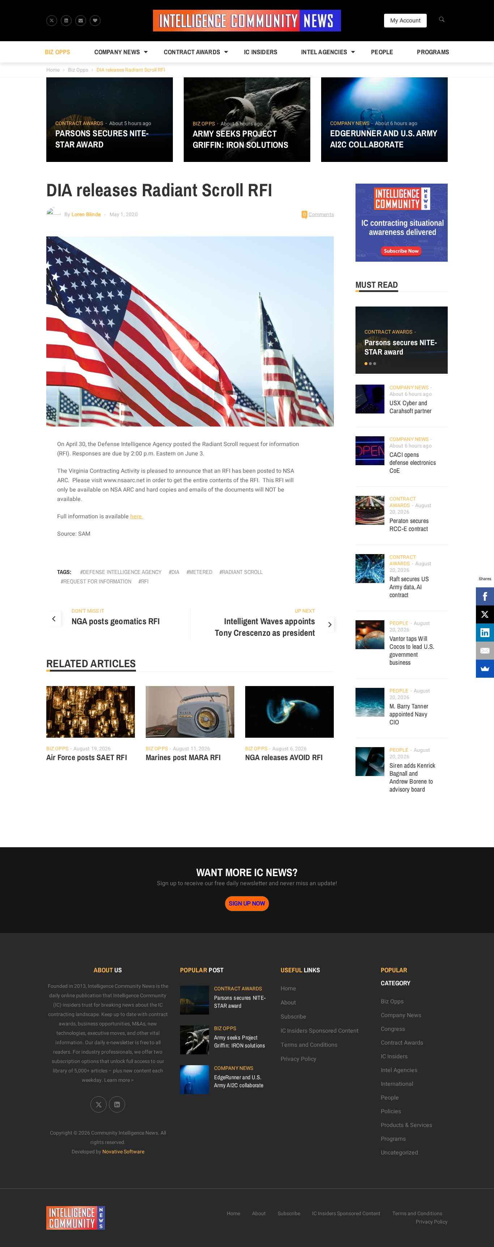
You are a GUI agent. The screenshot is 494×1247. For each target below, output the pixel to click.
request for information (97, 581)
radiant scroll (242, 572)
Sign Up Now (247, 903)
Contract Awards (192, 51)
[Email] (485, 651)
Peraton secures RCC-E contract (409, 524)
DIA (175, 572)
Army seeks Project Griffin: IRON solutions (240, 139)
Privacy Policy (298, 1059)
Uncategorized (399, 1152)
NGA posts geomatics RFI (116, 621)
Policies (391, 1111)
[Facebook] (485, 596)
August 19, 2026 (92, 749)
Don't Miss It (88, 611)
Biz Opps (58, 51)
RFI (145, 581)
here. (136, 516)
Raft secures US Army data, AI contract (409, 586)
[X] (485, 614)
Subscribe (293, 1016)
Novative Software (123, 1152)
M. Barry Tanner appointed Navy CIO (408, 714)
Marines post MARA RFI (183, 757)
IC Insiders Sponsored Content (319, 1031)
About (288, 1002)
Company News (117, 51)
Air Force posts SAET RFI (86, 757)
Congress (393, 1029)
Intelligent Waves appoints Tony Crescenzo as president (265, 626)
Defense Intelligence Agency (122, 572)
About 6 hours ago (396, 123)
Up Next (305, 611)
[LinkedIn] (485, 633)
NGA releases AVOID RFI (284, 757)
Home (53, 70)
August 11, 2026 (191, 749)
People (382, 51)
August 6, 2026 (289, 749)
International (397, 1084)
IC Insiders (260, 51)
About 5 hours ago (130, 123)
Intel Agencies (324, 51)
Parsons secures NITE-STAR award (102, 139)
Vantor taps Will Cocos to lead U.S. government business (412, 650)
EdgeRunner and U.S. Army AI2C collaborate (384, 139)
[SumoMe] (485, 669)
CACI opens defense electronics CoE (412, 462)
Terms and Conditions (309, 1045)
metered (200, 572)
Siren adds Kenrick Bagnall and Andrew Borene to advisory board (412, 777)
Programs (433, 51)
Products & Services (406, 1125)
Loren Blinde (86, 214)
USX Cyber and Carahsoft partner (410, 406)
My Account (405, 20)
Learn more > (119, 1080)
